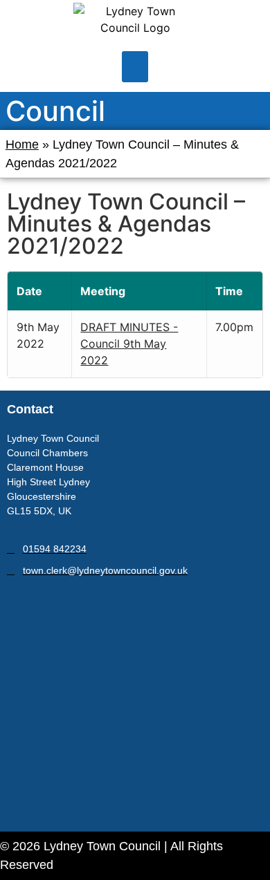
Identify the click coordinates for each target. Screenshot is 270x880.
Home (22, 144)
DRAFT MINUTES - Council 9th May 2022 (129, 343)
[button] (135, 66)
